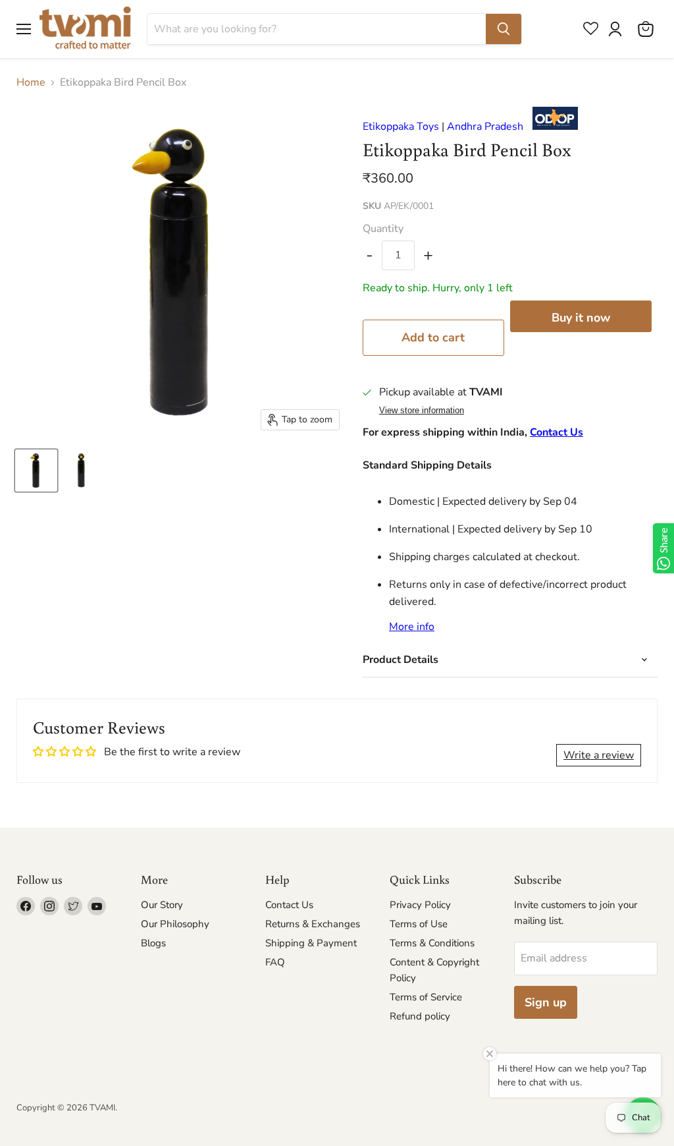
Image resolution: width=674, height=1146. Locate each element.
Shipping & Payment (311, 943)
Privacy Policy (420, 904)
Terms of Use (419, 924)
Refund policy (420, 1016)
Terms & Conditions (432, 943)
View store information (421, 410)
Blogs (153, 943)
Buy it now (581, 318)
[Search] (503, 29)
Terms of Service (426, 997)
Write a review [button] (598, 755)
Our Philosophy (175, 924)
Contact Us (556, 432)
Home (30, 82)
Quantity (383, 228)
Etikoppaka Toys (401, 126)
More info (411, 627)
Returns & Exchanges (312, 924)
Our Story (162, 904)
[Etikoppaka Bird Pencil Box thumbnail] (36, 470)
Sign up (546, 1002)
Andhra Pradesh (485, 126)
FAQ (275, 962)
